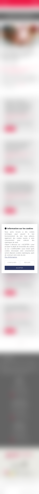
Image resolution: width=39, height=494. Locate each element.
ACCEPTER (19, 268)
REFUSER (27, 262)
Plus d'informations (11, 257)
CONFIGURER (11, 262)
